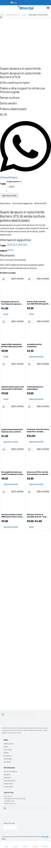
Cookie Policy (8, 787)
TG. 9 (25, 244)
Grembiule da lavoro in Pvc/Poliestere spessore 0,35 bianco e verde (11, 304)
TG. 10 (9, 244)
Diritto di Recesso (10, 781)
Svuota (11, 186)
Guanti (24, 14)
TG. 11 (15, 244)
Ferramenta (8, 756)
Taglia (3, 183)
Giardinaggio (8, 759)
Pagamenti (7, 777)
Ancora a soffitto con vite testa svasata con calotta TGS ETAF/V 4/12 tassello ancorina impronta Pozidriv (38, 475)
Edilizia (6, 753)
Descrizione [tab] (5, 203)
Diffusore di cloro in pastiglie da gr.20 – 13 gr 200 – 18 (36, 516)
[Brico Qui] (26, 9)
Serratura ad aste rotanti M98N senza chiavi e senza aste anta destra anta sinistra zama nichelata (11, 517)
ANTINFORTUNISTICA (13, 14)
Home (2, 14)
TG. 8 (20, 244)
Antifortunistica (9, 744)
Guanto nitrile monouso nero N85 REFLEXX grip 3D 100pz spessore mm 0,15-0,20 (37, 304)
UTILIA (10, 249)
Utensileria (7, 762)
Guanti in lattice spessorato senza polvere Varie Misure (12, 388)
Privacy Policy (8, 784)
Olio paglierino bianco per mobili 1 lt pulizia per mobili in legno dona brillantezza (12, 474)
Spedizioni (7, 775)
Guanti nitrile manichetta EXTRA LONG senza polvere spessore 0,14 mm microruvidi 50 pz (12, 347)
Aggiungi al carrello (9, 195)
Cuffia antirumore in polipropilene (35, 388)
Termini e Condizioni (10, 771)
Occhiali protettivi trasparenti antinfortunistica (34, 346)
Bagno (6, 747)
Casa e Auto (8, 750)
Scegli (5, 314)
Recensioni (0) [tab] (40, 203)
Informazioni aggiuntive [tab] (22, 203)
